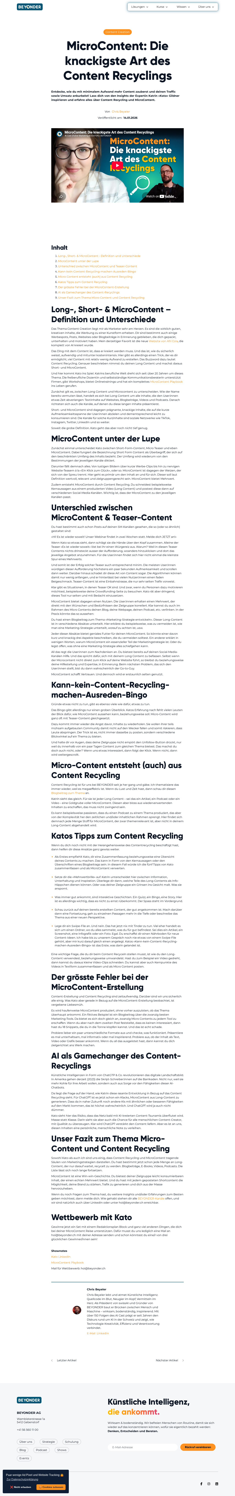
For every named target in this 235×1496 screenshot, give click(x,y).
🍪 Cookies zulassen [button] (51, 1487)
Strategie (48, 1441)
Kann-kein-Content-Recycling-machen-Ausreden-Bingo (97, 271)
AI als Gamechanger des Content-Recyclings (89, 292)
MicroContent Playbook (166, 381)
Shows (61, 1450)
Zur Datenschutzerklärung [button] (22, 1479)
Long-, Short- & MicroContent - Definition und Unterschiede (99, 256)
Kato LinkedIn (61, 1256)
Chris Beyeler (121, 111)
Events (24, 1458)
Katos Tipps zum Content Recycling (82, 282)
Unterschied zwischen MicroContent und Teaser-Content (97, 266)
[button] (140, 7)
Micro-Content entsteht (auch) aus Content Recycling (96, 276)
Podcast (41, 1450)
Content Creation (118, 32)
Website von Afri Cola (163, 341)
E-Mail (91, 1333)
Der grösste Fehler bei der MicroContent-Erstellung (93, 287)
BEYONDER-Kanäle (150, 1198)
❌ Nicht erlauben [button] (20, 1487)
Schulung (71, 1441)
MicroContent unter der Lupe (78, 261)
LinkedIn (103, 1333)
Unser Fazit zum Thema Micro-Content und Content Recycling (101, 297)
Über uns (25, 1441)
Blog (22, 1450)
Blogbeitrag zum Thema (68, 793)
